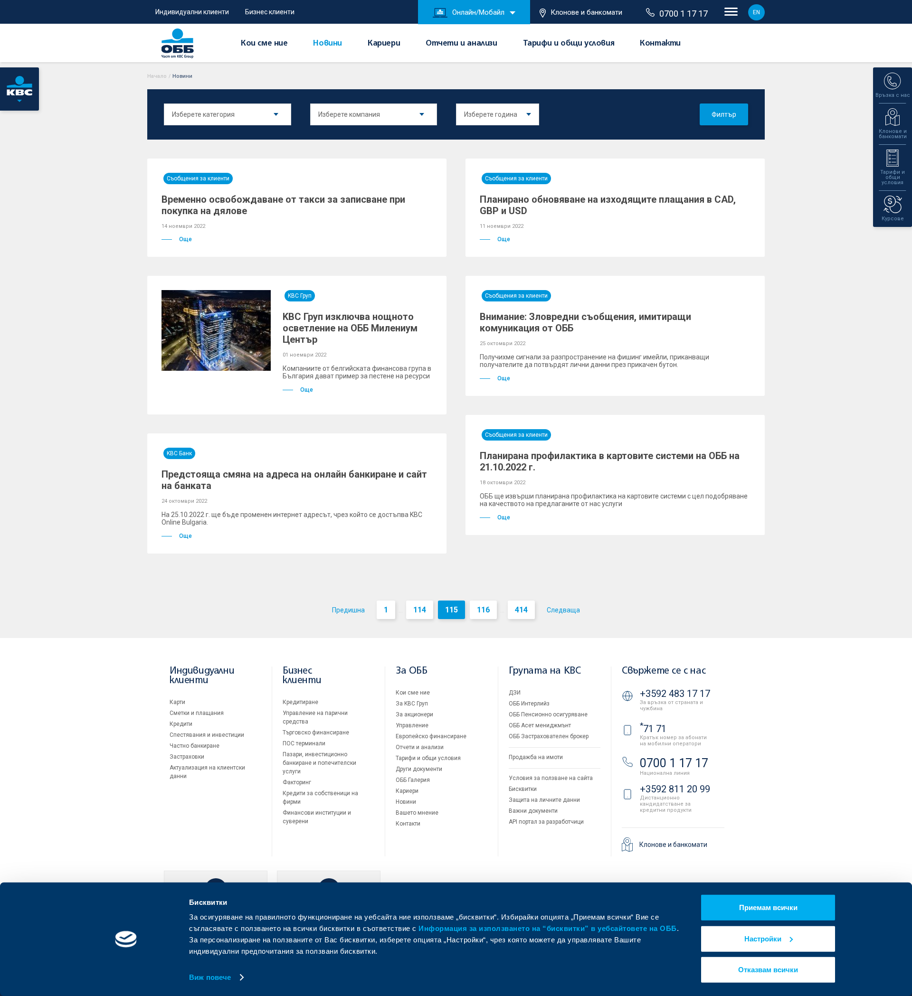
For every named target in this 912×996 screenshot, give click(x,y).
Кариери (384, 43)
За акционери (414, 714)
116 (483, 609)
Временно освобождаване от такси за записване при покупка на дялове (283, 205)
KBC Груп (300, 295)
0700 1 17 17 (683, 14)
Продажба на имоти (536, 757)
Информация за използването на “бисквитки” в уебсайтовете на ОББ (547, 928)
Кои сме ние (264, 43)
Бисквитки (523, 789)
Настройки (762, 938)
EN (756, 12)
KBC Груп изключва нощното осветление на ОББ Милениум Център (350, 328)
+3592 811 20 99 (675, 789)
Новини (327, 43)
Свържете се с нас (663, 671)
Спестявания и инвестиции (207, 735)
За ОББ (412, 671)
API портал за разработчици (546, 821)
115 (451, 609)
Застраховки (187, 756)
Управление (412, 725)
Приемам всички (768, 907)
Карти (177, 702)
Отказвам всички (768, 970)
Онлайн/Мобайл (478, 12)
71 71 (653, 728)
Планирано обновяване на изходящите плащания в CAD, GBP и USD (608, 205)
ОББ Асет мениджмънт (540, 725)
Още (185, 239)
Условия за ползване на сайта (551, 778)
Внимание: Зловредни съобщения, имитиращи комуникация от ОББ (585, 322)
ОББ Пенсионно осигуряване (548, 714)
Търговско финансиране (316, 732)
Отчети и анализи (461, 43)
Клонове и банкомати (586, 12)
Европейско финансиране (431, 736)
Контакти (660, 43)
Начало (157, 76)
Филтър (724, 114)
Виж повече (210, 977)
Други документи (419, 769)
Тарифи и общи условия (569, 43)
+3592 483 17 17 (675, 693)
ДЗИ (515, 692)
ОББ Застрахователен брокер (549, 736)
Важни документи (533, 811)
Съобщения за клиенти (198, 178)
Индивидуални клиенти (192, 12)
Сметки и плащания (197, 713)
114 (419, 609)
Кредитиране (300, 702)
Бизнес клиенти (269, 12)
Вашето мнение (417, 812)
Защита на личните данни (544, 800)
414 (521, 609)
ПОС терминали (304, 743)
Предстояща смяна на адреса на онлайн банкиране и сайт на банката (294, 480)
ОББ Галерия (413, 780)
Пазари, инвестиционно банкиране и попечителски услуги (319, 763)
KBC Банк (179, 453)
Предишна (348, 610)
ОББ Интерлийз (529, 703)
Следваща (563, 610)
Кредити (181, 724)
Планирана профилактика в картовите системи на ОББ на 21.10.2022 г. (610, 461)
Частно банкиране (194, 745)
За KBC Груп (412, 703)
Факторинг (297, 782)
